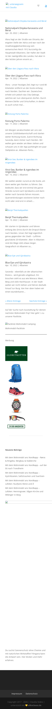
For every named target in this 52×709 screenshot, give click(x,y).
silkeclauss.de (34, 705)
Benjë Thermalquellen (16, 217)
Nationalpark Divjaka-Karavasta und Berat (24, 29)
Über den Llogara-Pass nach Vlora (23, 75)
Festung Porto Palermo (17, 121)
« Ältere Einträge (13, 301)
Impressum (17, 693)
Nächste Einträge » (38, 301)
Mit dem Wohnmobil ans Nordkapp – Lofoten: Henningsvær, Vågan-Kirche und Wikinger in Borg (24, 491)
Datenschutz (32, 693)
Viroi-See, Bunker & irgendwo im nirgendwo (22, 170)
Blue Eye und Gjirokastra (18, 262)
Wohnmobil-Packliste (15, 328)
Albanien (24, 33)
